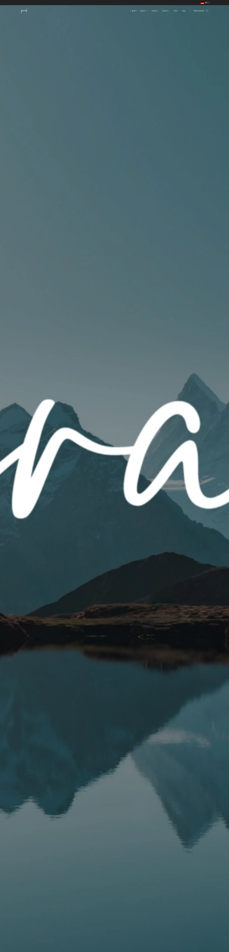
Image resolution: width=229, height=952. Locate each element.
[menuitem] (134, 10)
